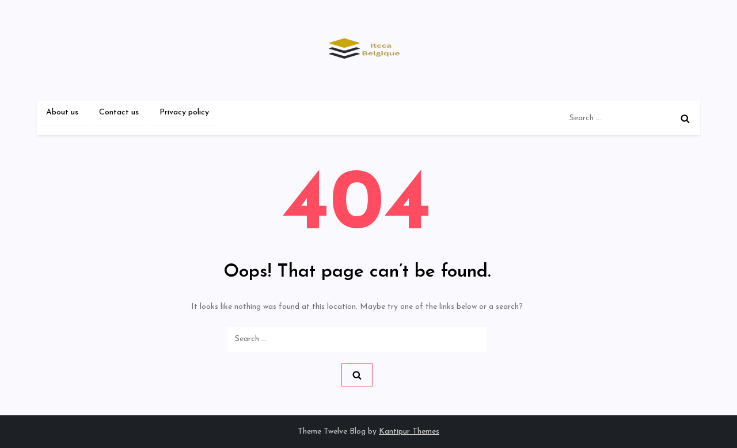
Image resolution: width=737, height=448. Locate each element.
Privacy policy (184, 112)
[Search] (685, 118)
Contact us (119, 112)
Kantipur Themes (409, 431)
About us (62, 112)
